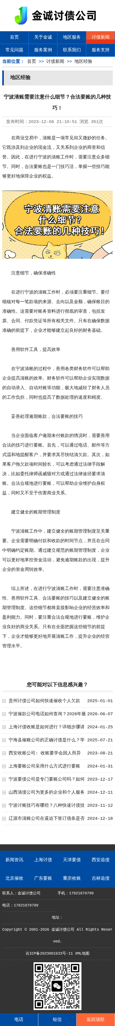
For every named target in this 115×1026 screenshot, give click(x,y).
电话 (18, 1019)
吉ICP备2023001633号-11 (49, 953)
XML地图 (82, 953)
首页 (14, 37)
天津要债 (72, 859)
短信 (57, 1019)
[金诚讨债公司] (57, 26)
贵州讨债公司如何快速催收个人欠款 (44, 700)
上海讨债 (43, 859)
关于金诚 (43, 37)
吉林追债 (101, 878)
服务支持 (101, 50)
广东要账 (43, 878)
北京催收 (14, 878)
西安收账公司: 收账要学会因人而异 (45, 753)
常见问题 (14, 50)
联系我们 (72, 50)
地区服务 (72, 37)
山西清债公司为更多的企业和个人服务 (47, 792)
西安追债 (101, 859)
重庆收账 (72, 878)
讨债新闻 (101, 37)
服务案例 (43, 50)
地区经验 (83, 61)
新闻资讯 (14, 859)
